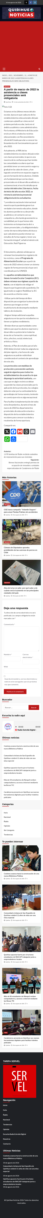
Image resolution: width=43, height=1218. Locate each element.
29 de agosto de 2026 (18, 1003)
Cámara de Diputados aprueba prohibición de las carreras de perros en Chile (20, 550)
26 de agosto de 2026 (18, 515)
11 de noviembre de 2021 (21, 102)
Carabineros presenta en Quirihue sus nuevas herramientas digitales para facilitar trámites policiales (21, 794)
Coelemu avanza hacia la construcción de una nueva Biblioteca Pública (21, 747)
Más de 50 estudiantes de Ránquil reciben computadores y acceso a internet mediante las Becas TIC (21, 782)
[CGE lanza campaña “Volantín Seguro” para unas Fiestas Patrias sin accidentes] (21, 494)
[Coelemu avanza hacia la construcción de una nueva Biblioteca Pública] (21, 858)
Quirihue (8, 102)
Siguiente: (23, 464)
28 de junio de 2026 (18, 596)
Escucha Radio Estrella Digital (14, 1134)
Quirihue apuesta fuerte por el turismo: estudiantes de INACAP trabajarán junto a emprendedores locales (20, 770)
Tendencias (8, 835)
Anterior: (21, 454)
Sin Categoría (9, 830)
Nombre (8, 654)
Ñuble (6, 821)
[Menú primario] (4, 69)
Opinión (7, 826)
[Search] (39, 69)
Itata (6, 813)
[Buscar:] (16, 707)
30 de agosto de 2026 (18, 878)
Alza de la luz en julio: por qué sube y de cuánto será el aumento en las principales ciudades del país (21, 590)
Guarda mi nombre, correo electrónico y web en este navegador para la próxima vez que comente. (20, 681)
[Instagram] (35, 2)
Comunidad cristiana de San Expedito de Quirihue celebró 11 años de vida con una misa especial (20, 758)
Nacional (7, 86)
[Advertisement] (21, 43)
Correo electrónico (28, 655)
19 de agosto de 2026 (18, 555)
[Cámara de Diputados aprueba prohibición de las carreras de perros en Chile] (21, 532)
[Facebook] (31, 2)
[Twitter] (26, 2)
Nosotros (6, 1139)
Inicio (5, 1105)
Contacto (6, 1144)
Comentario (9, 624)
